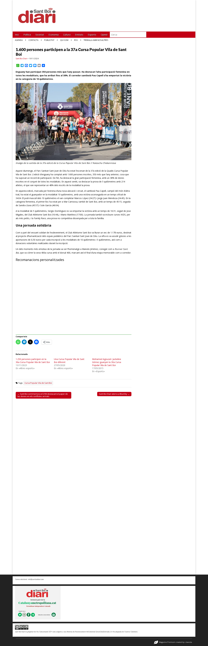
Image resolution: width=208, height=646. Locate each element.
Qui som (64, 40)
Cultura (67, 34)
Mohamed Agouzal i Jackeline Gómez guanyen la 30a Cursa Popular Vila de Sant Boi (106, 362)
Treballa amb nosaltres (96, 40)
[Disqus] (73, 443)
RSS (76, 40)
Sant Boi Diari (21, 58)
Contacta (33, 40)
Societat (39, 34)
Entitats (79, 34)
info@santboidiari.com (36, 579)
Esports (92, 34)
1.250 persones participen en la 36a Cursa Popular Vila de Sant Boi (33, 361)
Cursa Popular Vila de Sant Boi (38, 383)
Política (27, 34)
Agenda (19, 40)
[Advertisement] (73, 300)
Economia (54, 34)
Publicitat (49, 40)
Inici (17, 34)
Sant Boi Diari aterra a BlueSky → (114, 394)
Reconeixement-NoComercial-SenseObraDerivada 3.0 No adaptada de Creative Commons (106, 631)
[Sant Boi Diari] (38, 13)
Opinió (104, 34)
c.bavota (188, 642)
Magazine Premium (167, 642)
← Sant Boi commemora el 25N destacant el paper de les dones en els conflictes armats (43, 395)
